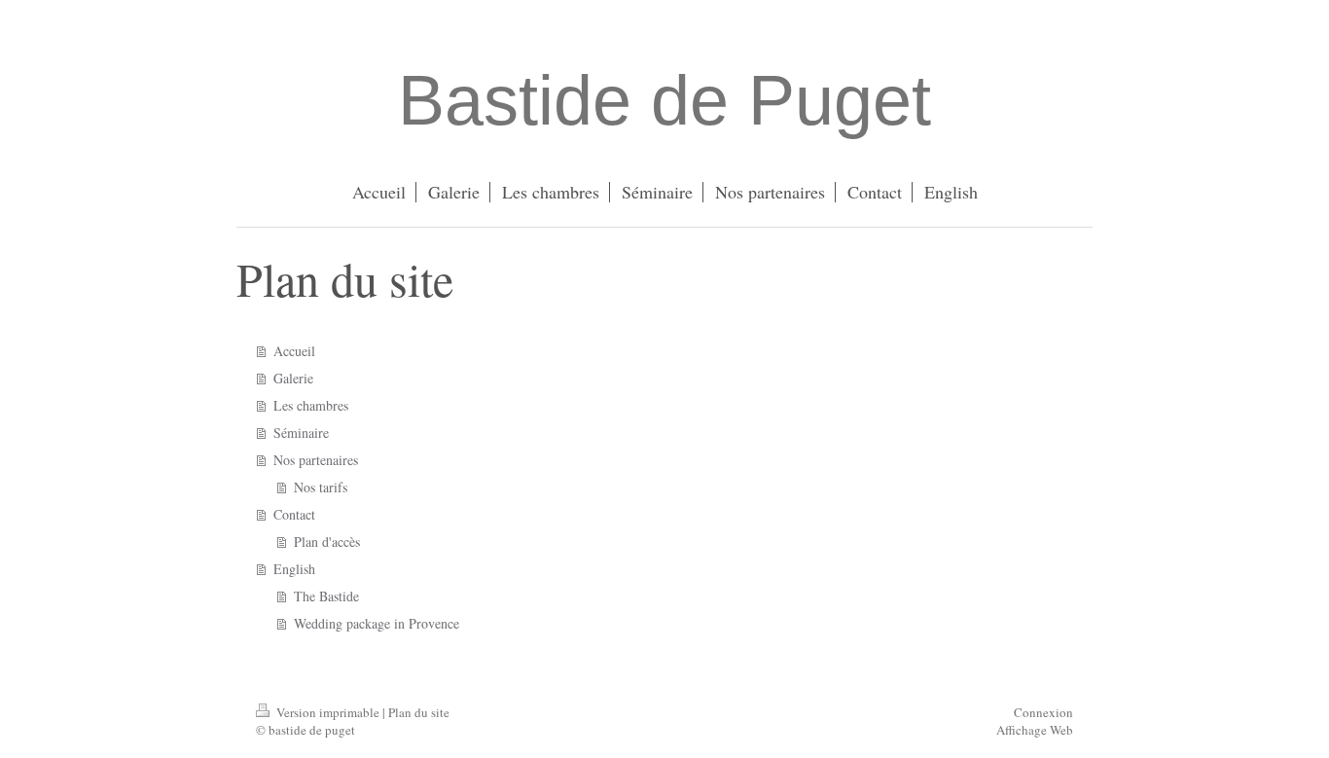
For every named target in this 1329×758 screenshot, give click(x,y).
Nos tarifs (320, 487)
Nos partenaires (315, 460)
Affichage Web (1034, 730)
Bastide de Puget (664, 100)
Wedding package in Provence (376, 623)
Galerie (293, 378)
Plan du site (418, 712)
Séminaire (301, 432)
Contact (294, 514)
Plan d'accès (327, 541)
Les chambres (310, 405)
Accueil (294, 351)
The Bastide (326, 596)
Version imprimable (327, 712)
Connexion (1043, 712)
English (294, 568)
